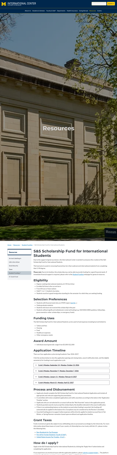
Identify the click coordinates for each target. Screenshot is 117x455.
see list (73, 303)
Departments (61, 11)
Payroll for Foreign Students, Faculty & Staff (51, 435)
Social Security (13, 266)
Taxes (10, 269)
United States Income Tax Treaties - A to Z (50, 437)
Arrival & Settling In (15, 258)
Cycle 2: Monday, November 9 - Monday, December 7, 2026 (58, 371)
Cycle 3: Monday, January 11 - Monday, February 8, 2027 (57, 377)
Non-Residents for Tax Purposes (47, 432)
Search (111, 3)
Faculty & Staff (50, 11)
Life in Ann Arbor (14, 262)
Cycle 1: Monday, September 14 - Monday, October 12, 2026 (58, 365)
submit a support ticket (90, 453)
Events (99, 11)
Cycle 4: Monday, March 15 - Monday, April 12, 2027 (56, 383)
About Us (28, 11)
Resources (92, 11)
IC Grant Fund (13, 277)
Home (9, 245)
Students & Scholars (38, 11)
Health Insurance (72, 11)
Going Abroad (83, 11)
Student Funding (27, 245)
